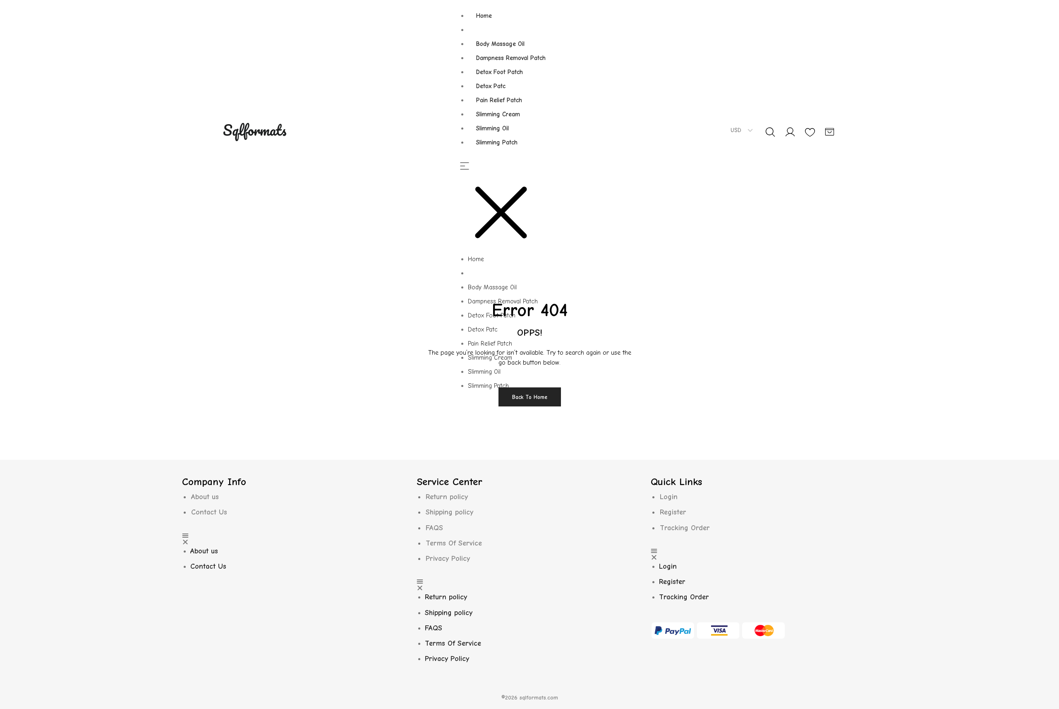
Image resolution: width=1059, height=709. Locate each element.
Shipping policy (449, 512)
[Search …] (770, 132)
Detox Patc (491, 86)
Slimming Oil (492, 128)
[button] (507, 207)
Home (484, 15)
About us (205, 497)
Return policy (447, 497)
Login (669, 497)
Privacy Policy (448, 558)
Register (673, 512)
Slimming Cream (498, 114)
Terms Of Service (454, 543)
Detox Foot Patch (499, 72)
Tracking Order (685, 528)
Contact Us (209, 512)
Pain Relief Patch (499, 100)
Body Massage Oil (500, 44)
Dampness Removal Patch (511, 58)
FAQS (434, 528)
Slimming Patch (497, 142)
